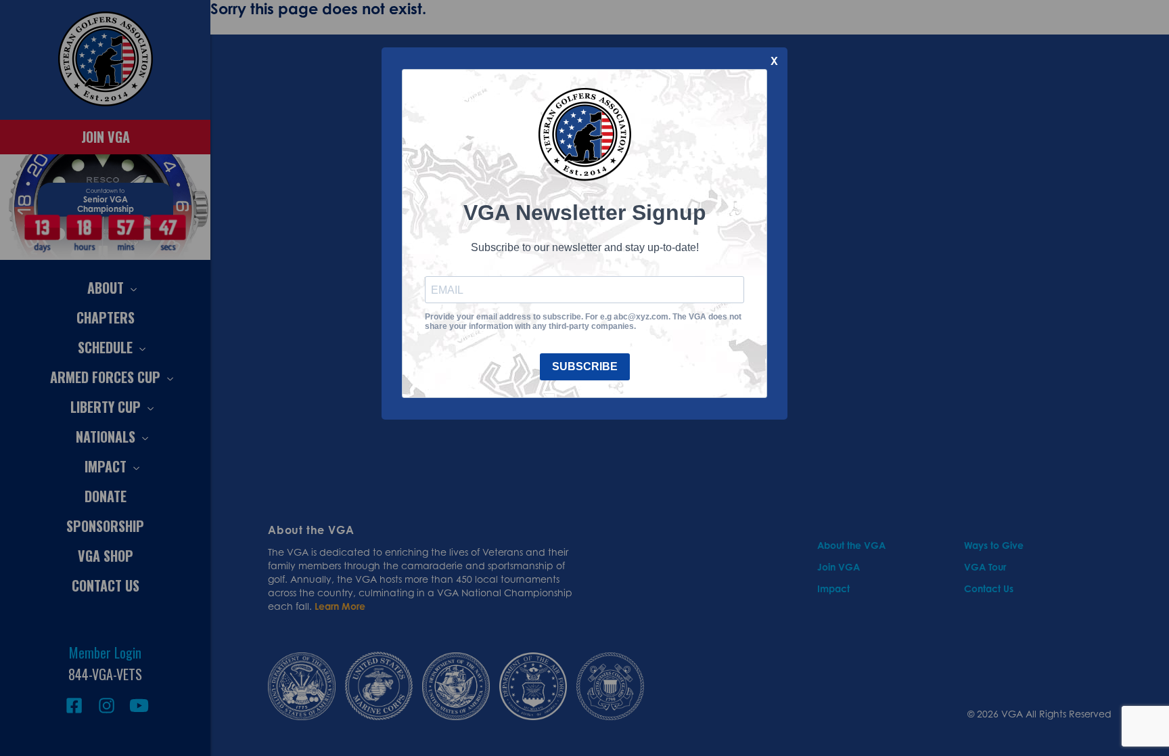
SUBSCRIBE (585, 366)
